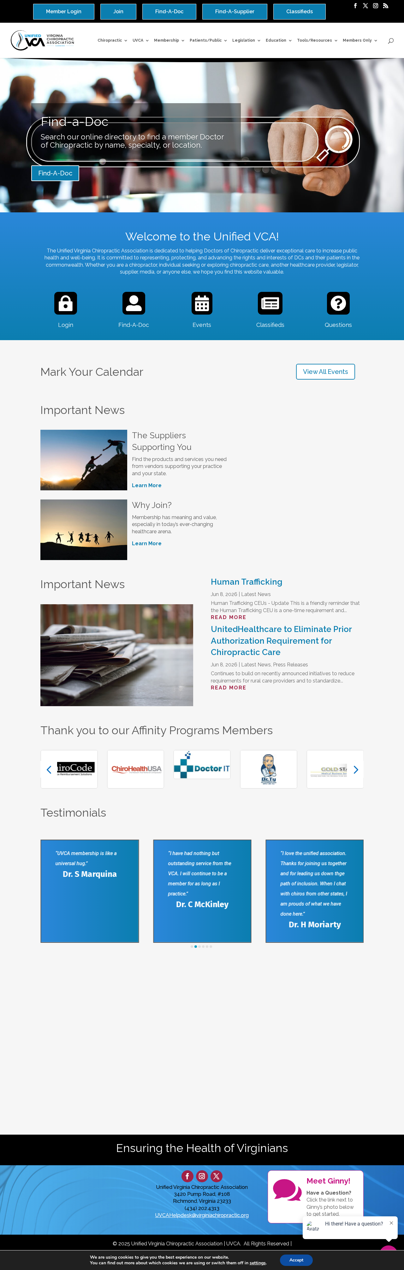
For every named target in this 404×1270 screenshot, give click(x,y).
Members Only (357, 40)
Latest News (256, 594)
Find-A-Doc (169, 12)
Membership (166, 40)
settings (258, 1263)
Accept (296, 1260)
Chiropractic (110, 40)
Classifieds (299, 12)
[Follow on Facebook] (187, 1176)
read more (229, 617)
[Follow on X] (217, 1176)
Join (118, 12)
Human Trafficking (246, 582)
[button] (48, 769)
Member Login (63, 12)
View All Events (325, 371)
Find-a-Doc (74, 121)
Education (276, 40)
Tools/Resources (314, 40)
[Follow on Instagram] (202, 1176)
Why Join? (152, 505)
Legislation (243, 40)
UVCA (138, 40)
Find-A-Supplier (234, 12)
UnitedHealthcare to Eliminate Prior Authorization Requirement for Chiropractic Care (281, 640)
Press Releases (290, 665)
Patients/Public (206, 40)
